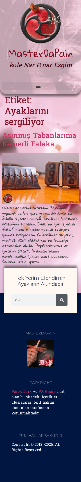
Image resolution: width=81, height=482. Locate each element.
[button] (38, 86)
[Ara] (62, 300)
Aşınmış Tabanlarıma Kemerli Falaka (39, 140)
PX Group (47, 392)
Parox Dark (21, 392)
